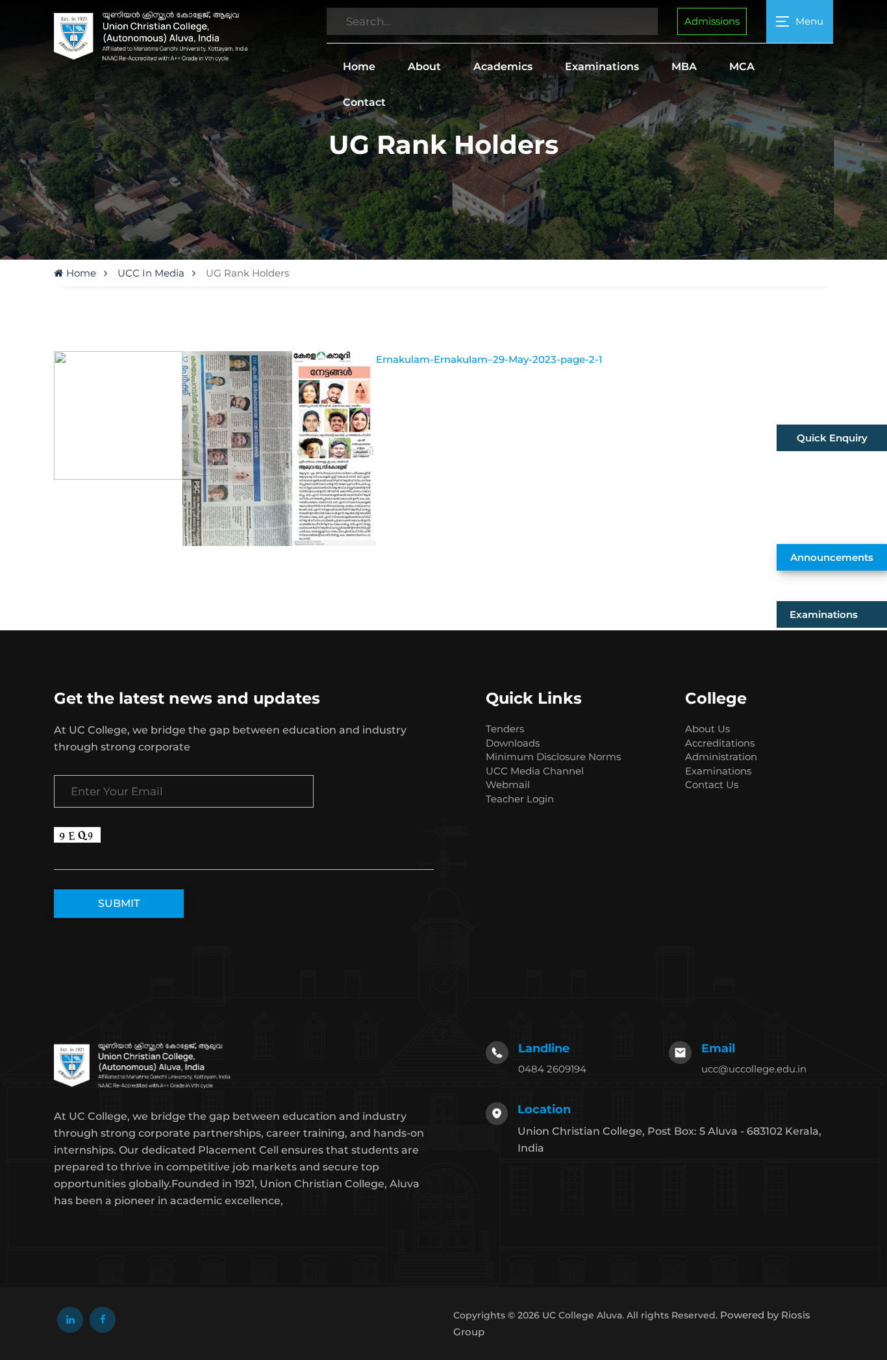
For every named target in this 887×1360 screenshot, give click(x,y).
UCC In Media (151, 273)
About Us (707, 729)
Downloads (513, 743)
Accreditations (720, 743)
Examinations (602, 66)
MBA (684, 66)
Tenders (505, 729)
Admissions (712, 21)
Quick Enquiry (832, 438)
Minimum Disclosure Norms (553, 756)
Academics (502, 66)
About (424, 66)
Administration (721, 756)
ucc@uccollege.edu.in (753, 1069)
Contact (364, 102)
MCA (742, 66)
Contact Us (711, 784)
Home (359, 66)
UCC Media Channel (535, 771)
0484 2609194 (552, 1069)
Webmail (508, 784)
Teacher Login (520, 799)
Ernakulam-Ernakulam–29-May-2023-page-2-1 (489, 359)
